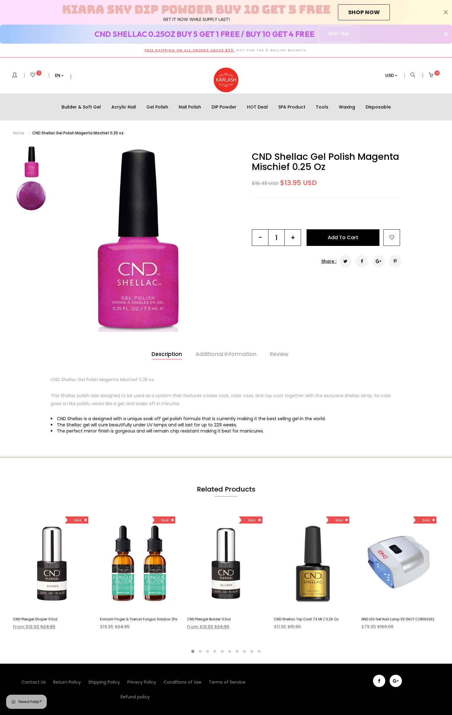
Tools (322, 107)
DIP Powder (224, 107)
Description (167, 354)
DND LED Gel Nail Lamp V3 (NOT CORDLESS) (397, 619)
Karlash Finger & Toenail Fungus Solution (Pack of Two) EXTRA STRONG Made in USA (172, 619)
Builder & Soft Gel (81, 107)
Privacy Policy (141, 682)
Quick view (56, 606)
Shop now (364, 12)
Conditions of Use (182, 682)
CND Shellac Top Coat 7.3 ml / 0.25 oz (306, 619)
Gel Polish (157, 107)
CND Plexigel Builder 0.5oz (209, 619)
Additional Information (226, 354)
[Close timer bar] (445, 12)
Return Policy (67, 682)
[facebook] (379, 681)
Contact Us (34, 682)
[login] (14, 75)
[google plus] (396, 681)
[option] (136, 238)
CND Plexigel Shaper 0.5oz (35, 619)
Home (18, 133)
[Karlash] (226, 80)
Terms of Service (227, 682)
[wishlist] (36, 75)
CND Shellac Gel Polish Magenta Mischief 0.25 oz (325, 161)
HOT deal (257, 107)
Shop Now (338, 34)
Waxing (347, 107)
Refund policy (135, 697)
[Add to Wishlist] (391, 237)
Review (279, 354)
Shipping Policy (104, 682)
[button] (59, 75)
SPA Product (291, 107)
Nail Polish (190, 107)
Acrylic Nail (123, 107)
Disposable (378, 107)
